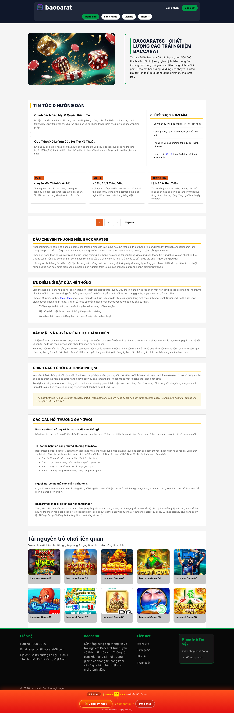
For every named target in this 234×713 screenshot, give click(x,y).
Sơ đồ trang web (192, 657)
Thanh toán (143, 662)
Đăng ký (190, 7)
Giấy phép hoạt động (195, 651)
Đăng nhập (172, 7)
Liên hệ (141, 656)
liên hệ (169, 154)
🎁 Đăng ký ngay (96, 704)
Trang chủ (143, 643)
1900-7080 (38, 643)
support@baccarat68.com (46, 649)
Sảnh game (143, 650)
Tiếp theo (130, 222)
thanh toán (66, 298)
